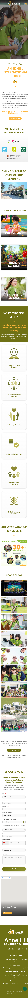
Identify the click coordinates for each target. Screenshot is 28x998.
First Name (5, 800)
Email (4, 833)
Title (4, 793)
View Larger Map (7, 912)
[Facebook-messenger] (9, 949)
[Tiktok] (19, 949)
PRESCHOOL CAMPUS (15, 955)
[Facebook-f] (6, 949)
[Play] (14, 190)
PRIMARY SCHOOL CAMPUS (15, 971)
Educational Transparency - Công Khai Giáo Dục (15, 988)
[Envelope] (23, 949)
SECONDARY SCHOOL (14, 296)
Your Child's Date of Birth (10, 819)
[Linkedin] (26, 949)
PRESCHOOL (14, 233)
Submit (14, 869)
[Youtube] (16, 949)
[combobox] (6, 843)
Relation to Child (7, 812)
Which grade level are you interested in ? (13, 826)
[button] (25, 4)
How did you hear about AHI (10, 847)
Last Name (5, 806)
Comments (5, 854)
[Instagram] (13, 949)
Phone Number (6, 839)
